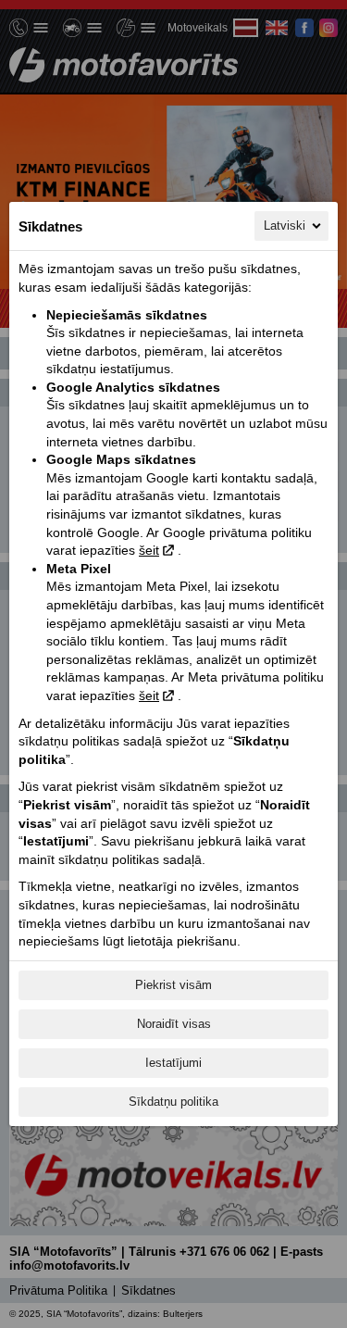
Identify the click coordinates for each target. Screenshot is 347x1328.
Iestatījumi (173, 1063)
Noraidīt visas (174, 1024)
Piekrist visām (173, 985)
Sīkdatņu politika (173, 1102)
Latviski (284, 225)
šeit (149, 550)
